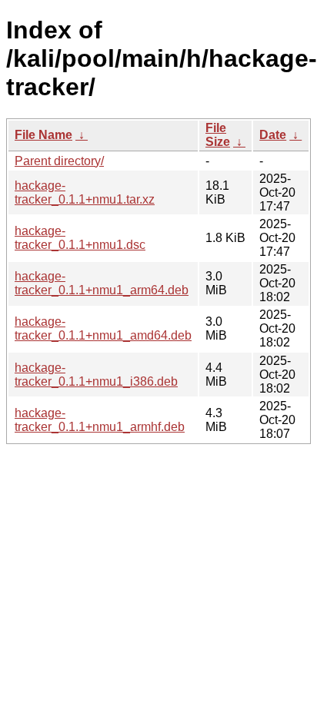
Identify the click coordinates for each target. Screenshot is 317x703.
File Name (43, 134)
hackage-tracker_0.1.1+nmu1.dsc (80, 237)
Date (272, 134)
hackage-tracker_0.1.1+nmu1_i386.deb (96, 374)
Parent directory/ (59, 160)
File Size (217, 134)
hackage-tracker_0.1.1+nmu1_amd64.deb (103, 328)
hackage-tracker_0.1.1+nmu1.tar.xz (85, 192)
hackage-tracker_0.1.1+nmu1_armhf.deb (100, 419)
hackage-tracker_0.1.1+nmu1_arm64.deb (102, 283)
